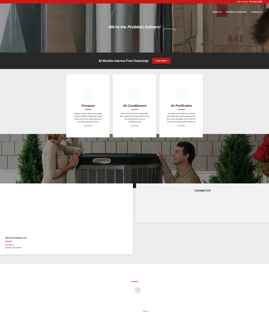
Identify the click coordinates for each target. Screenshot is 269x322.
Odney (145, 311)
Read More (88, 126)
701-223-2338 (255, 2)
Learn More (161, 61)
